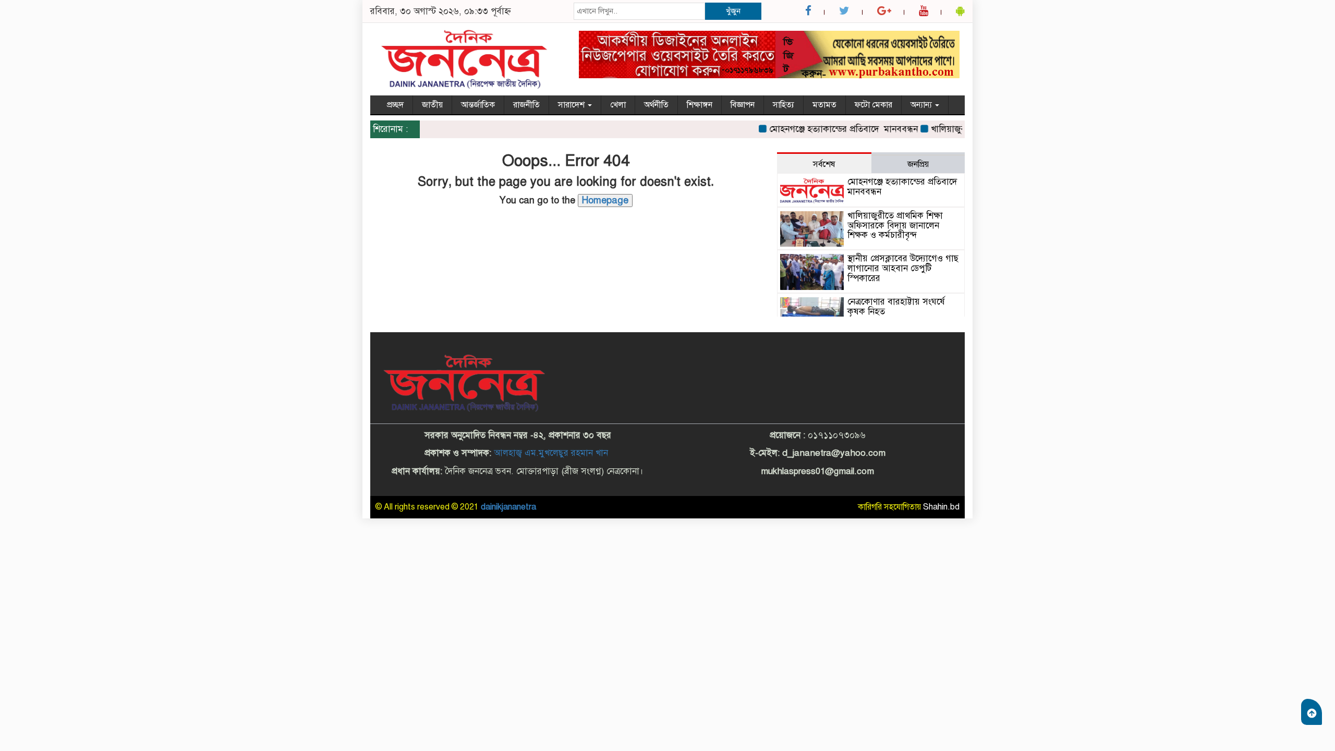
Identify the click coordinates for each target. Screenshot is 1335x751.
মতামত (824, 105)
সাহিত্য (783, 105)
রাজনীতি (526, 105)
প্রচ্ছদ (395, 105)
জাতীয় (432, 105)
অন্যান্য (922, 105)
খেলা (618, 105)
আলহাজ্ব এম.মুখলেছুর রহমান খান (551, 452)
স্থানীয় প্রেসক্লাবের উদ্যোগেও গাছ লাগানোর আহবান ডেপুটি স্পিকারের (902, 268)
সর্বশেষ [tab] (824, 164)
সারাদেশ (572, 105)
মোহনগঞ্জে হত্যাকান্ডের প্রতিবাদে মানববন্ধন (831, 129)
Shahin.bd (941, 507)
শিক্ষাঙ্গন (699, 105)
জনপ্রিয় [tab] (918, 164)
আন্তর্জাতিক (478, 105)
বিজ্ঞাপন (743, 105)
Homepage (605, 200)
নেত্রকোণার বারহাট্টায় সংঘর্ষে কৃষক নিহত (896, 306)
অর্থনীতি (656, 105)
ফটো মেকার (873, 105)
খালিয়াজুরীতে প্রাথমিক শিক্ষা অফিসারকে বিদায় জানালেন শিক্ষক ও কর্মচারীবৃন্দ (895, 225)
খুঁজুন (733, 11)
